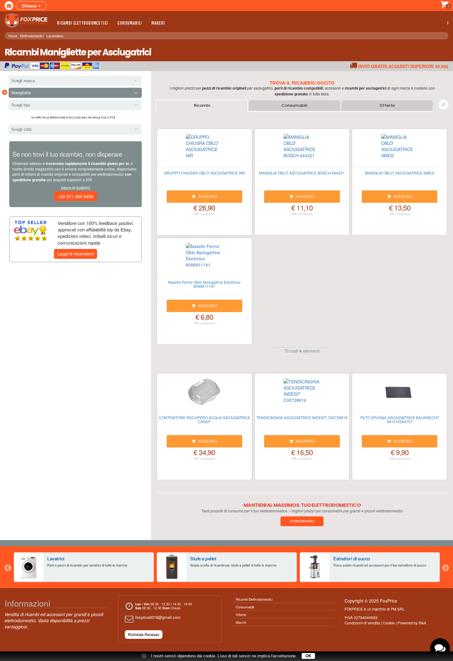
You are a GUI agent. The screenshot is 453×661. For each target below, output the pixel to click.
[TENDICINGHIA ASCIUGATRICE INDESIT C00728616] (302, 395)
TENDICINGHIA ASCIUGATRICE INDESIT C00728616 (302, 417)
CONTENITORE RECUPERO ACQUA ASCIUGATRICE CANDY (204, 419)
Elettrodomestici (32, 35)
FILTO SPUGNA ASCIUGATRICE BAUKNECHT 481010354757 (399, 419)
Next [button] (445, 567)
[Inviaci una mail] (9, 5)
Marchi (158, 23)
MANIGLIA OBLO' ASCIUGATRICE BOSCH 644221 (302, 172)
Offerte (387, 105)
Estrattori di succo (351, 558)
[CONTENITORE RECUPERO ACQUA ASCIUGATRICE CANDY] (204, 395)
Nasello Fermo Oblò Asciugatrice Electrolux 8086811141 (204, 284)
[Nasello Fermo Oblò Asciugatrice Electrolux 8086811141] (204, 260)
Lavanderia (55, 35)
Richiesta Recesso (143, 634)
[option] (83, 567)
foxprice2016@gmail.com (158, 617)
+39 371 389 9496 (75, 196)
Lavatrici (55, 558)
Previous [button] (8, 567)
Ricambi (202, 105)
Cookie (389, 622)
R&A (422, 622)
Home (12, 35)
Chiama (30, 6)
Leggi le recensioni (75, 253)
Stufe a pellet (203, 558)
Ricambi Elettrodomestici (82, 23)
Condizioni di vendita (362, 622)
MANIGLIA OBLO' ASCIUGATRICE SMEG (399, 172)
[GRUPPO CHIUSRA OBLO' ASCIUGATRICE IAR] (204, 151)
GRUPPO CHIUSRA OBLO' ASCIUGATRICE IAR (204, 172)
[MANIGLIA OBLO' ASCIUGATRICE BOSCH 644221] (302, 151)
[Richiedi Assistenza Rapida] (443, 105)
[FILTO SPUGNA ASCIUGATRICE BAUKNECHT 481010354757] (399, 395)
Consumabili (129, 23)
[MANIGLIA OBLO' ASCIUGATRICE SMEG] (399, 151)
